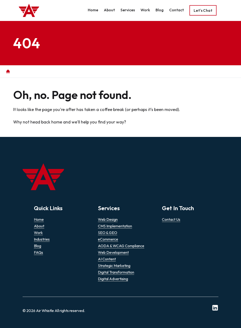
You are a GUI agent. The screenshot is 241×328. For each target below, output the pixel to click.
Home (93, 10)
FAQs (38, 252)
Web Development (113, 252)
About (109, 10)
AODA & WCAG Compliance (121, 245)
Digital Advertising (113, 278)
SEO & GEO (107, 232)
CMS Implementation (115, 226)
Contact (176, 10)
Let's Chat (203, 10)
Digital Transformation (116, 272)
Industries (42, 239)
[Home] (8, 71)
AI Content (107, 259)
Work (145, 10)
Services (127, 10)
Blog (160, 10)
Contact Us (171, 219)
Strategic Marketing (114, 265)
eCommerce (108, 239)
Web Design (108, 219)
